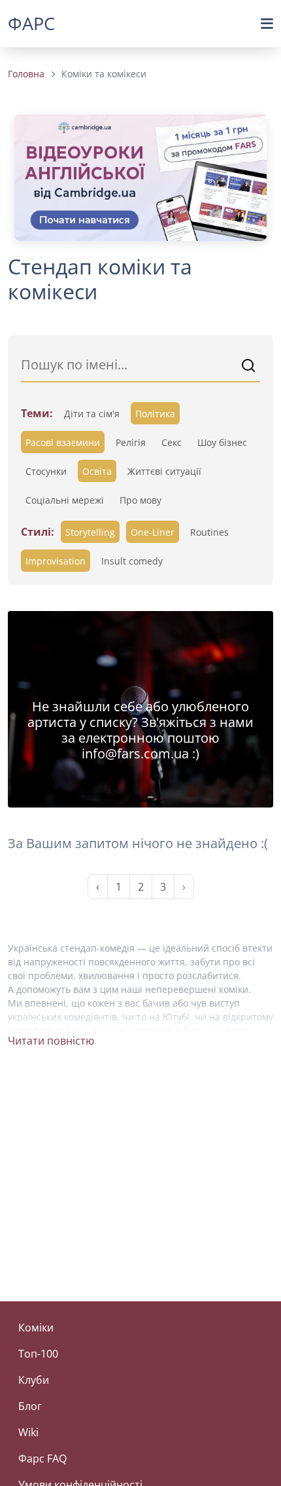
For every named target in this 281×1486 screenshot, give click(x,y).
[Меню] (267, 23)
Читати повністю (51, 1040)
